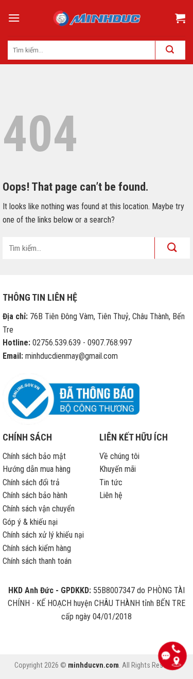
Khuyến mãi (117, 469)
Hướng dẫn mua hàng (37, 469)
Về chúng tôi (119, 456)
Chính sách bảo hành (35, 495)
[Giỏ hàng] (180, 18)
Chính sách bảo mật (34, 456)
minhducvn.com (93, 665)
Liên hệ (110, 495)
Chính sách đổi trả (31, 482)
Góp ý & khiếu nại (30, 522)
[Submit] (172, 248)
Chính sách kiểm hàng (37, 548)
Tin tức (110, 482)
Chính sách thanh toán (37, 561)
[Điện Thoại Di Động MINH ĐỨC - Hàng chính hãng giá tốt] (96, 18)
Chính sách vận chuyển (39, 508)
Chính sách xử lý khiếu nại (43, 535)
